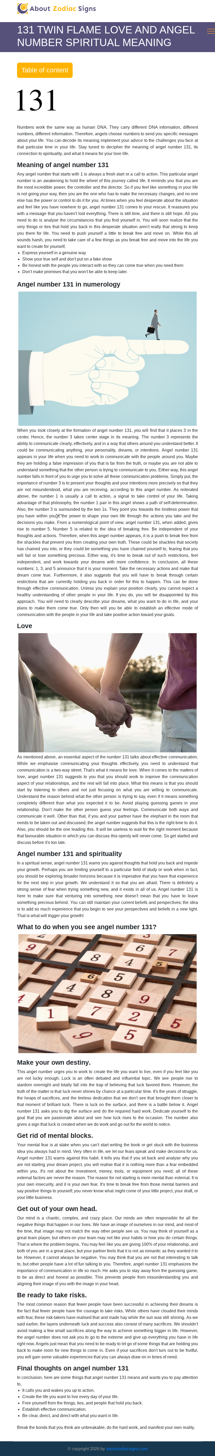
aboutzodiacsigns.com (127, 1449)
